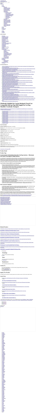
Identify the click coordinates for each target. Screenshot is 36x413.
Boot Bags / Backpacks (7, 20)
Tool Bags (5, 23)
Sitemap (28, 299)
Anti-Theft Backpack (3, 300)
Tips (21, 299)
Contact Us (3, 29)
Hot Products (24, 299)
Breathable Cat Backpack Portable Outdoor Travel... (9, 230)
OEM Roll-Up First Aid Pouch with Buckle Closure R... (10, 77)
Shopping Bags (4, 49)
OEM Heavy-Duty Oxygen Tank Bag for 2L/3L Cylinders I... (10, 73)
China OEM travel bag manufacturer (5, 198)
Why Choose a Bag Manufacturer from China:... (9, 280)
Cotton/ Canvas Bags (9, 12)
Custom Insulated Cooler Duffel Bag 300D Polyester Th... (10, 101)
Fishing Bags (4, 44)
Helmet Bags (4, 45)
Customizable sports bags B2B (4, 200)
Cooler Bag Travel (14, 300)
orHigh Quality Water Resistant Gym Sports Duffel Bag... (10, 84)
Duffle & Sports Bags (7, 8)
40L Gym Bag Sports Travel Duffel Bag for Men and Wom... (10, 95)
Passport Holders (6, 60)
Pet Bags (5, 26)
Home (3, 5)
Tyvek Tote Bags (8, 17)
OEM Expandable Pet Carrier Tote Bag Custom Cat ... (10, 240)
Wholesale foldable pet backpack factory (6, 203)
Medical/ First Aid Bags (7, 22)
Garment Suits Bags (6, 9)
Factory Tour (4, 28)
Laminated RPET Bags (9, 15)
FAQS (3, 27)
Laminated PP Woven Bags (7, 54)
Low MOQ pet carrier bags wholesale (5, 201)
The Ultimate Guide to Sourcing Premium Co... (9, 297)
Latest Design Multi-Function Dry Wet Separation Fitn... (10, 69)
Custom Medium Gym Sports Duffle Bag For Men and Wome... (11, 91)
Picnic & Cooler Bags (7, 10)
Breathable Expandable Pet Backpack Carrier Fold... (10, 237)
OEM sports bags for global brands (5, 202)
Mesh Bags (7, 18)
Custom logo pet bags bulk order (4, 199)
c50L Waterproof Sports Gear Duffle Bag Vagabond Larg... (10, 94)
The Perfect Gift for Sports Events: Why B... (8, 289)
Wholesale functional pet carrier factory (5, 204)
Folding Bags (7, 16)
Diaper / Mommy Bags (7, 21)
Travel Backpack (29, 300)
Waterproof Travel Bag (24, 300)
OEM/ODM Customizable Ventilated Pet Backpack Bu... (10, 249)
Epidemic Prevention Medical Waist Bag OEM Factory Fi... (10, 75)
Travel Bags (3, 59)
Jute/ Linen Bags (6, 52)
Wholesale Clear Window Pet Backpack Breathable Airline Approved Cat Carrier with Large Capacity (17, 194)
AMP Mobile (31, 299)
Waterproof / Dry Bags (7, 19)
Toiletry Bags (6, 61)
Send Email (2, 306)
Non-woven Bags (8, 13)
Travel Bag (18, 300)
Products (3, 6)
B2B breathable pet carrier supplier (5, 197)
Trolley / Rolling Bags (7, 25)
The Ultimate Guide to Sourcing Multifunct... (8, 293)
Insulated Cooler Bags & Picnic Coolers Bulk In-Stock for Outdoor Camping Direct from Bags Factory (16, 195)
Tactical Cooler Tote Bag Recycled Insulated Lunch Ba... (10, 81)
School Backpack (9, 300)
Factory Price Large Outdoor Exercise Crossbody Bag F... (10, 89)
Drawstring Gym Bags (5, 36)
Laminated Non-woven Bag (9, 14)
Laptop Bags (4, 46)
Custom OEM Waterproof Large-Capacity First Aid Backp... (10, 79)
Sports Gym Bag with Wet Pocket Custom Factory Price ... (10, 97)
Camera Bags (4, 42)
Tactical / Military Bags (7, 24)
